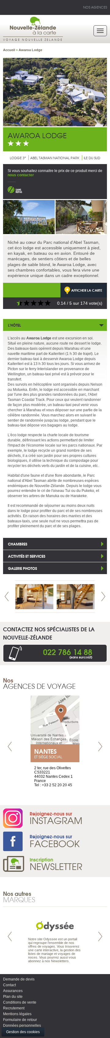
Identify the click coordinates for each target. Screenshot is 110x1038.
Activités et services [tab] (26, 556)
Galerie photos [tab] (22, 568)
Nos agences (95, 7)
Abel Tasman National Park (54, 157)
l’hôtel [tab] (14, 325)
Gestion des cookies (23, 1032)
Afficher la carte (86, 290)
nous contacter (21, 175)
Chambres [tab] (17, 544)
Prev (7, 596)
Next (103, 596)
